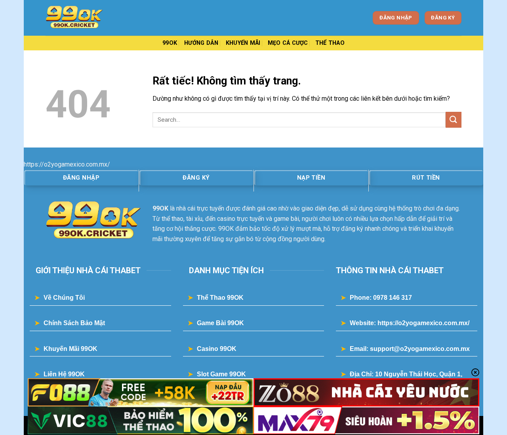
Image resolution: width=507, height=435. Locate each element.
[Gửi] (453, 119)
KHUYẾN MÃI (243, 43)
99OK (169, 43)
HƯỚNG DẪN (201, 43)
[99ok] (85, 18)
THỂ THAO (330, 43)
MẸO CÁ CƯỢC (288, 43)
